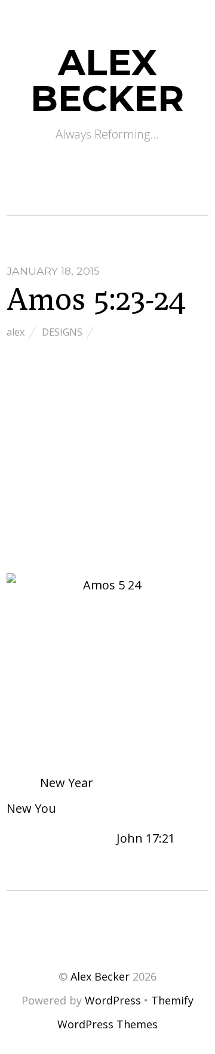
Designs (62, 332)
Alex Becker (100, 976)
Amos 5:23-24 (96, 298)
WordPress (113, 1000)
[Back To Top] (107, 927)
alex (15, 332)
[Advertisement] (107, 458)
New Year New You (50, 795)
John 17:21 (147, 838)
